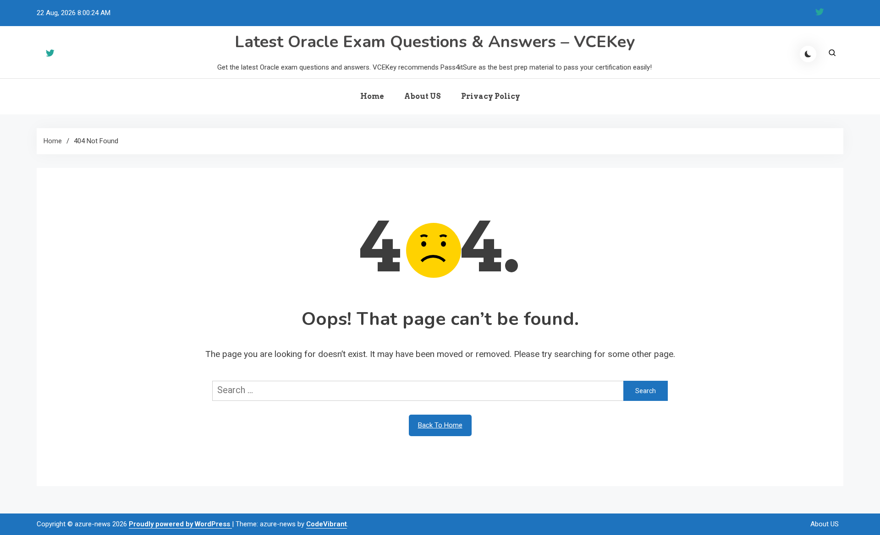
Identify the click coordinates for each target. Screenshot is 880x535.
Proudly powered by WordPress (180, 524)
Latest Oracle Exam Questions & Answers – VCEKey (435, 42)
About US (422, 96)
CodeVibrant (326, 524)
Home (372, 96)
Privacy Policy (490, 96)
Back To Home (440, 425)
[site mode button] (808, 54)
